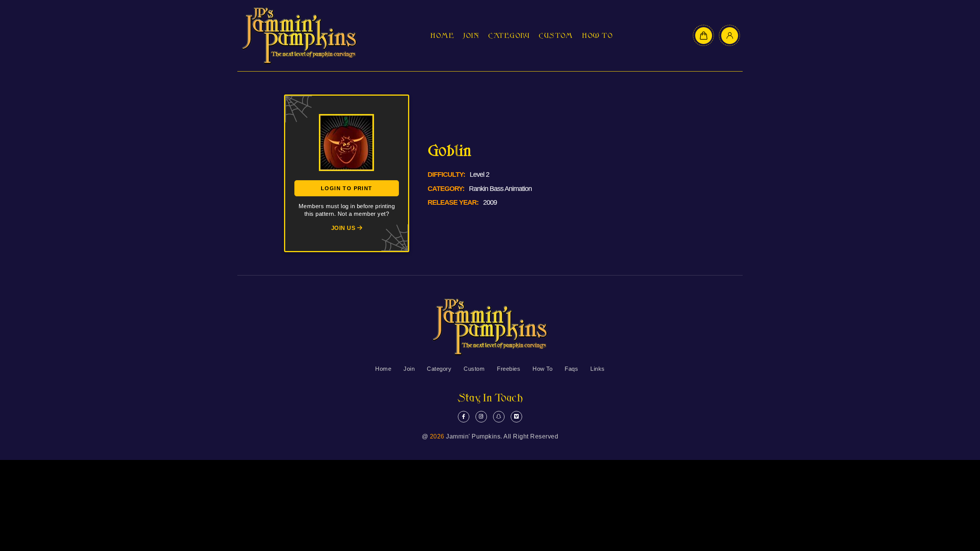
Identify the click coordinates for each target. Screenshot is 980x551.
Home (442, 35)
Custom (556, 35)
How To (597, 35)
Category (508, 35)
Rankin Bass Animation (500, 188)
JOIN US (344, 228)
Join (471, 35)
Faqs (571, 368)
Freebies (508, 368)
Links (597, 368)
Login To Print (346, 188)
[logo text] (299, 35)
